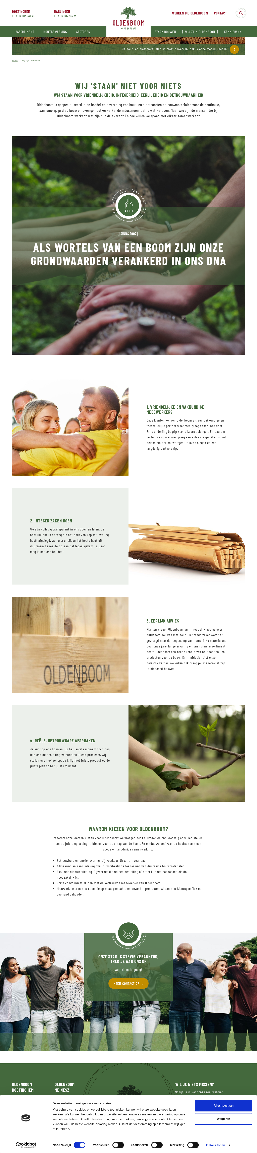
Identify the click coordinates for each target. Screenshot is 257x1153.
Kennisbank (232, 31)
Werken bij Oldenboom (190, 13)
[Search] (241, 13)
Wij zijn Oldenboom (200, 31)
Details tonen (215, 1145)
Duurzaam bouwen (162, 31)
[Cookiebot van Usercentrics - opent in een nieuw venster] (26, 1145)
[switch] (118, 1145)
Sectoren (83, 31)
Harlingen (62, 11)
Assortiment (25, 31)
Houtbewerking (55, 31)
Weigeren (223, 1118)
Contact (220, 13)
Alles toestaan (224, 1105)
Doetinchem (21, 11)
